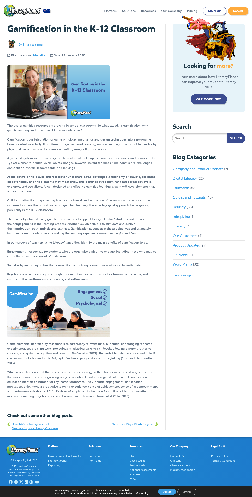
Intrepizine (181, 216)
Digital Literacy (185, 178)
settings (145, 493)
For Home (95, 460)
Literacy (179, 226)
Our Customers (185, 235)
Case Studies (137, 460)
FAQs (133, 479)
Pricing (192, 11)
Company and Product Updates (198, 169)
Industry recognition (182, 469)
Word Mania (182, 264)
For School (95, 456)
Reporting (54, 465)
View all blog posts (184, 275)
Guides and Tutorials (189, 197)
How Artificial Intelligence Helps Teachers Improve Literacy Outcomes (35, 426)
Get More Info (208, 99)
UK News (180, 255)
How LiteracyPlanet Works (64, 456)
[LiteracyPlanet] (23, 11)
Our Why (175, 460)
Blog (132, 456)
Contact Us (177, 456)
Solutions (129, 11)
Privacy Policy (220, 456)
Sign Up (214, 11)
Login (238, 11)
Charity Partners (180, 465)
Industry (179, 207)
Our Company (171, 11)
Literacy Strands (58, 460)
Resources (148, 11)
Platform (110, 11)
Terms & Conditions (223, 460)
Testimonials (137, 465)
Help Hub (135, 474)
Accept (167, 491)
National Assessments (143, 469)
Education (39, 55)
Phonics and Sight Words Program (132, 424)
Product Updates (186, 245)
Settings (187, 491)
